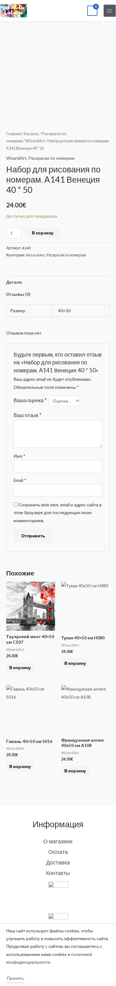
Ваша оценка (30, 400)
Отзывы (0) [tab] (18, 294)
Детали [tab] (14, 282)
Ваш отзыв (27, 415)
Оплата (58, 851)
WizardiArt (35, 141)
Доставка (58, 862)
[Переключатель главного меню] (110, 11)
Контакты (58, 872)
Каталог (31, 133)
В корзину (43, 232)
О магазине (58, 841)
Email (20, 480)
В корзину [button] (20, 667)
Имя (19, 456)
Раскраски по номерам (51, 158)
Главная (13, 133)
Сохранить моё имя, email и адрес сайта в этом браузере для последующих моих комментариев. (57, 512)
